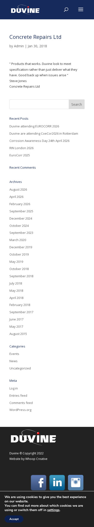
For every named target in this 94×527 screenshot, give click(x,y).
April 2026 (16, 196)
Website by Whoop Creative (28, 459)
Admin (19, 46)
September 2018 (21, 276)
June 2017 (16, 319)
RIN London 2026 (21, 148)
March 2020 (17, 240)
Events (14, 354)
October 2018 (19, 269)
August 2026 (18, 189)
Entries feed (18, 395)
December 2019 (20, 247)
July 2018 (15, 283)
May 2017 (16, 326)
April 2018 (16, 298)
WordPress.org (20, 410)
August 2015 (18, 334)
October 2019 (19, 254)
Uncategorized (20, 368)
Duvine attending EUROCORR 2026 (34, 126)
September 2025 (21, 211)
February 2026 (19, 204)
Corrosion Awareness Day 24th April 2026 (39, 141)
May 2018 (16, 290)
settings (53, 510)
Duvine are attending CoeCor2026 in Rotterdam (43, 133)
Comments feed (21, 403)
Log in (13, 388)
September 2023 (21, 232)
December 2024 (20, 218)
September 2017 (21, 312)
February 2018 (19, 305)
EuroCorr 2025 (19, 155)
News (13, 361)
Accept (14, 519)
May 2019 (16, 261)
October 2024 (19, 225)
